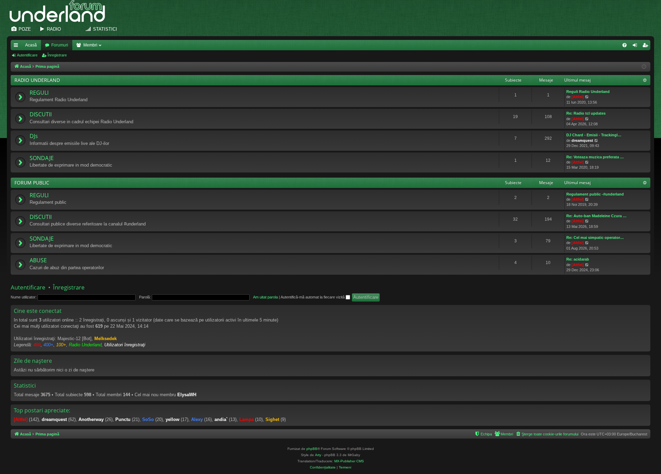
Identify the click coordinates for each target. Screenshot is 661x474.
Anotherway (91, 419)
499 (37, 344)
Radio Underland (85, 344)
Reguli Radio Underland (588, 91)
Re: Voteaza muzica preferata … (595, 157)
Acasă (31, 45)
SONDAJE (42, 158)
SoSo (148, 419)
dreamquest (582, 140)
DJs (34, 136)
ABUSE (38, 260)
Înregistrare (57, 55)
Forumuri (59, 45)
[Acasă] (61, 11)
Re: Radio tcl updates (586, 113)
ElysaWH (186, 394)
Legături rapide (17, 46)
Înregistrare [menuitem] (646, 46)
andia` (221, 419)
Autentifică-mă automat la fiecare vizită (313, 297)
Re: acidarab (577, 259)
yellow (172, 419)
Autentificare (27, 55)
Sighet (272, 419)
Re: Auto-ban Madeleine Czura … (596, 216)
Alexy (197, 419)
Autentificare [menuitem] (636, 46)
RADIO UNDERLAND (37, 80)
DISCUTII (41, 114)
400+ (48, 344)
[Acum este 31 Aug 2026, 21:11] (644, 67)
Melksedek (105, 338)
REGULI (39, 92)
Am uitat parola (265, 297)
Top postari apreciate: (42, 410)
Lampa (246, 419)
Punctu (122, 419)
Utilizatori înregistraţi (124, 344)
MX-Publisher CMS (349, 461)
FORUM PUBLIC (31, 182)
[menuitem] (624, 45)
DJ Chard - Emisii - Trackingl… (593, 135)
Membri (90, 45)
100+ (61, 344)
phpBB (311, 449)
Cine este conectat (38, 311)
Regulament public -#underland (595, 194)
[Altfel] (577, 97)
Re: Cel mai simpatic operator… (595, 237)
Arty (318, 455)
